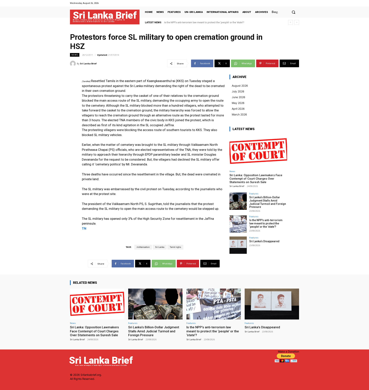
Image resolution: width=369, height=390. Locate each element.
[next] (296, 22)
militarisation (143, 247)
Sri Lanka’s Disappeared (264, 241)
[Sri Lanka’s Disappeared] (238, 245)
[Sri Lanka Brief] (73, 63)
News (74, 54)
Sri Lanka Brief (88, 63)
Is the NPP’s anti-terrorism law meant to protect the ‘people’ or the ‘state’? (204, 22)
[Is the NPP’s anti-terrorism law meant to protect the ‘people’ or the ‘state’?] (238, 224)
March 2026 (239, 114)
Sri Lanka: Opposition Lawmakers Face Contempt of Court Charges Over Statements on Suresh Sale (255, 178)
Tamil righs (175, 247)
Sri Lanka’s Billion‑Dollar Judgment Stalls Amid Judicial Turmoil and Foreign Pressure (267, 202)
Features (253, 194)
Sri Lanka (159, 247)
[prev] (290, 22)
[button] (293, 12)
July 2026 (238, 91)
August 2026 (240, 85)
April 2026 (238, 108)
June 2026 (238, 97)
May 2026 (238, 103)
